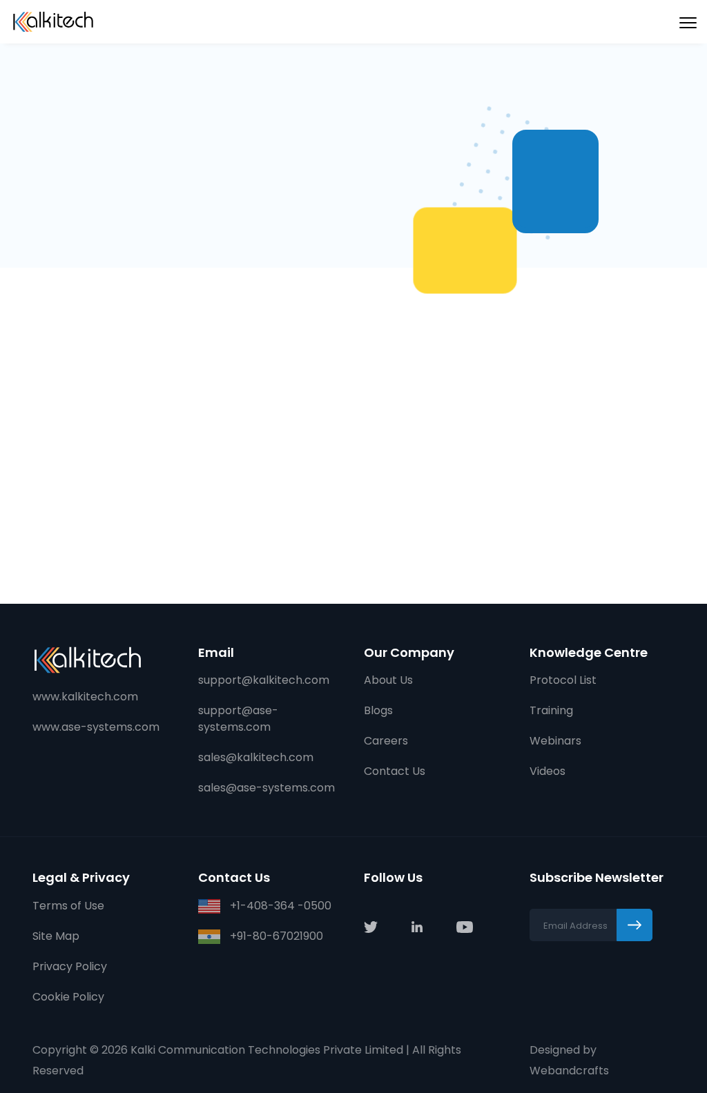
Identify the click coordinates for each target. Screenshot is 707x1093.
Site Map (55, 936)
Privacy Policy (69, 966)
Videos (547, 771)
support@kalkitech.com (263, 680)
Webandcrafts (569, 1071)
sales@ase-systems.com (266, 788)
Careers (386, 741)
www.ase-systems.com (95, 727)
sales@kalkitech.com (255, 757)
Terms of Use (68, 906)
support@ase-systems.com (238, 718)
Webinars (555, 741)
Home (59, 75)
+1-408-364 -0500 (279, 906)
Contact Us (394, 771)
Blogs (378, 710)
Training (551, 710)
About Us (388, 680)
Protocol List (563, 680)
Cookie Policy (68, 997)
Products (123, 75)
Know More (76, 529)
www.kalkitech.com (85, 697)
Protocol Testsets (227, 75)
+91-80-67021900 (275, 936)
